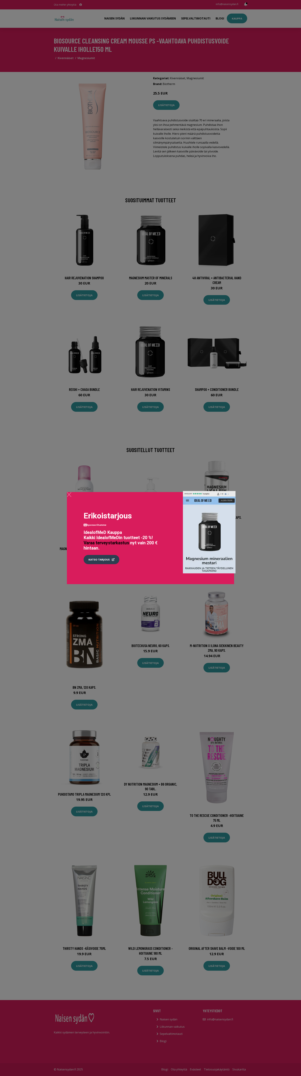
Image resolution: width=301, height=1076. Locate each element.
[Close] (69, 494)
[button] (101, 559)
